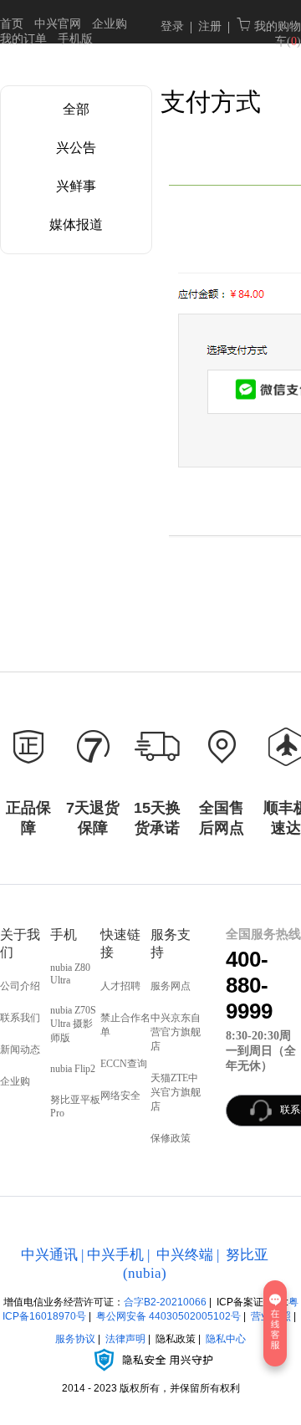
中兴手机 (115, 1255)
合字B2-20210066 (165, 1302)
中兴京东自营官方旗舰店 (175, 1032)
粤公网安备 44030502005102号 (168, 1316)
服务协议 (75, 1339)
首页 (11, 24)
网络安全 (120, 1095)
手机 (63, 934)
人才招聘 (120, 986)
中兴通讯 (49, 1255)
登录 (172, 26)
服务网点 (170, 986)
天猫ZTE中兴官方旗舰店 (175, 1092)
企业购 (109, 24)
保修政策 (170, 1138)
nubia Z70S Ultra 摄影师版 (73, 1024)
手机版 (75, 39)
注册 (210, 26)
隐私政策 (176, 1339)
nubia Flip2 (72, 1069)
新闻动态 (20, 1049)
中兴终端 (184, 1255)
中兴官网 (57, 24)
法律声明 (125, 1339)
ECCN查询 (123, 1064)
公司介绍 (20, 986)
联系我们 (20, 1018)
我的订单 (23, 39)
